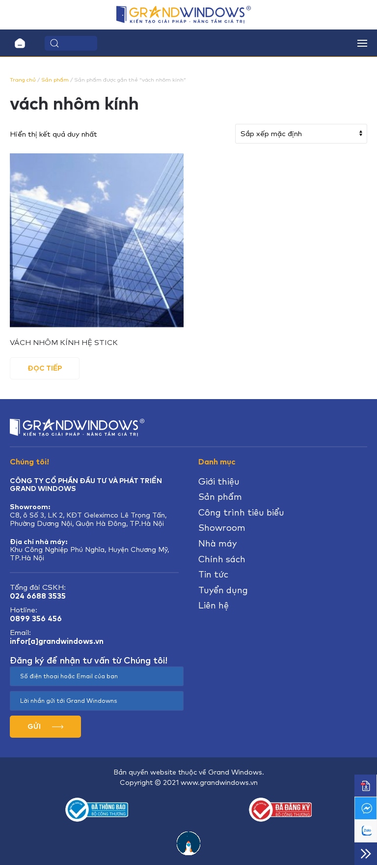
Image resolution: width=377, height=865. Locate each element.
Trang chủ (23, 80)
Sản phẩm (55, 80)
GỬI (34, 726)
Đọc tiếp (44, 368)
